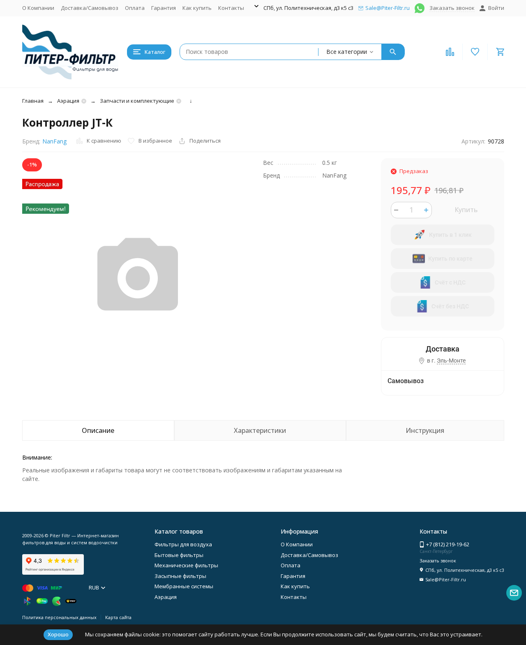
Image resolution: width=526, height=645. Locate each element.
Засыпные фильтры (180, 576)
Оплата (135, 8)
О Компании (38, 8)
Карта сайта (118, 617)
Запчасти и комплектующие (137, 100)
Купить (466, 209)
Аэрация (68, 100)
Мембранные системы (184, 586)
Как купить (197, 8)
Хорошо (58, 634)
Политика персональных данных (59, 617)
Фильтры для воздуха (183, 544)
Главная (33, 100)
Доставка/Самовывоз (89, 8)
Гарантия (163, 8)
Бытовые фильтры (179, 555)
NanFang (54, 141)
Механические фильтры (186, 565)
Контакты (231, 8)
